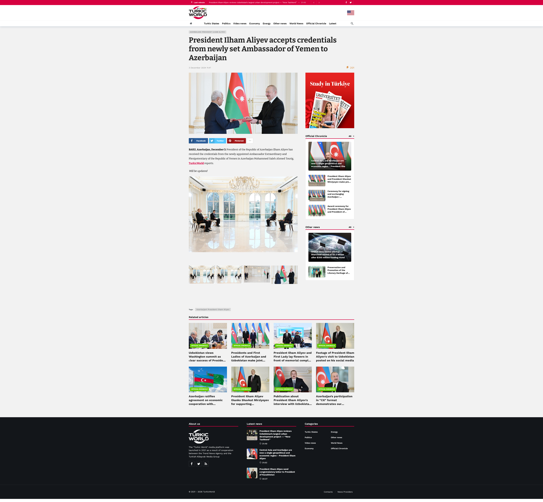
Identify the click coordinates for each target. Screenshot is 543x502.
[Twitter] (350, 2)
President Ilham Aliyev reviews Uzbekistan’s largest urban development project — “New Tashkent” (253, 2)
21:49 (264, 444)
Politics (308, 437)
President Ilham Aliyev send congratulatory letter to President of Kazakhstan (277, 472)
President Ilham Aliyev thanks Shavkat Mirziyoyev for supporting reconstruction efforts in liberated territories (250, 404)
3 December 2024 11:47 (200, 68)
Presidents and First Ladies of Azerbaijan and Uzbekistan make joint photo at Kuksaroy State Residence (248, 360)
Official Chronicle (199, 346)
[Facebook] (346, 2)
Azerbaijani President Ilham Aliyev (207, 32)
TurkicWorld (196, 163)
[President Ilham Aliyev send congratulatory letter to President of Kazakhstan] (252, 473)
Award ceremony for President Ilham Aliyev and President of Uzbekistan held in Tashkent (339, 212)
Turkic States (311, 432)
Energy (334, 432)
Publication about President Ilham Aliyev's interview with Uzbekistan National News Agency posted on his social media (293, 404)
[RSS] (206, 463)
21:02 (264, 462)
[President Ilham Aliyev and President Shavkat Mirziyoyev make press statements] (316, 180)
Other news (336, 437)
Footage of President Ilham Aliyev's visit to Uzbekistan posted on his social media (335, 356)
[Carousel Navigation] (316, 2)
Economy (309, 448)
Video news (310, 443)
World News (336, 443)
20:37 (264, 479)
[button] (294, 221)
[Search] (352, 23)
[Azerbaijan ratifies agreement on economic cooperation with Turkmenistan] (208, 379)
